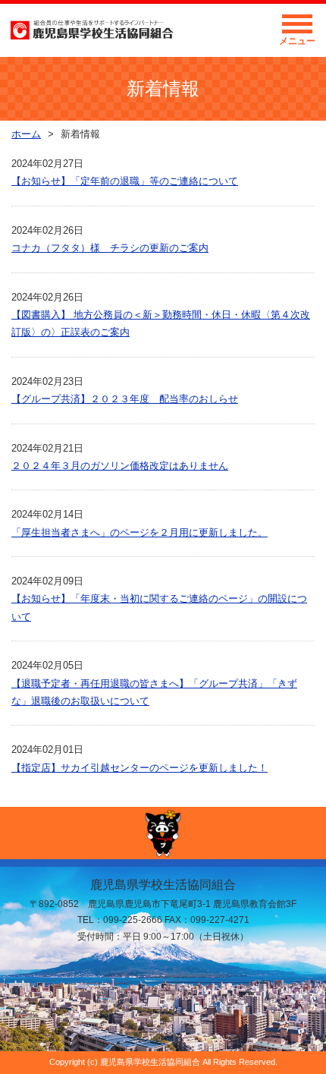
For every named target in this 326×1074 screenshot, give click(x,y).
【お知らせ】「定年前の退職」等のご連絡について (124, 181)
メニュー (297, 41)
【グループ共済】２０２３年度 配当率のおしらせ (124, 399)
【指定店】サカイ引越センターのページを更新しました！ (139, 767)
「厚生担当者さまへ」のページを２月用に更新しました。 (139, 532)
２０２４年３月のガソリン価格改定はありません (119, 465)
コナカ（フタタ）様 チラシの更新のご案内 (109, 248)
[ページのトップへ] (163, 833)
